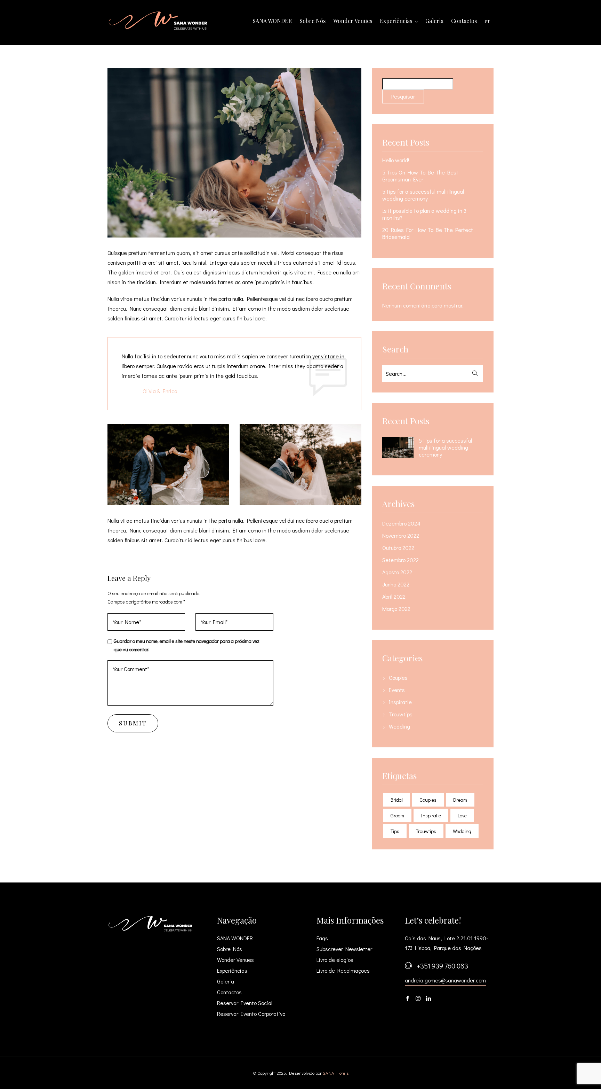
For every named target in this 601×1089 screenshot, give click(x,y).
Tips (395, 831)
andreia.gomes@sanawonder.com (445, 980)
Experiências (397, 20)
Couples (398, 677)
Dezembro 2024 (401, 523)
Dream (460, 799)
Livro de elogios (334, 959)
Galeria (434, 20)
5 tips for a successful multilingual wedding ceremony (423, 195)
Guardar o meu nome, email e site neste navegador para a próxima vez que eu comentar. (186, 645)
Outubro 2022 (398, 547)
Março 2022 (396, 608)
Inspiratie (400, 702)
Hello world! (395, 160)
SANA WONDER (272, 20)
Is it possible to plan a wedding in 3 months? (424, 214)
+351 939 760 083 (442, 965)
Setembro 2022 (400, 560)
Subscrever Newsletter (344, 948)
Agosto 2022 (397, 572)
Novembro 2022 (400, 535)
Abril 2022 (394, 596)
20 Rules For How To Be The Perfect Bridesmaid (427, 233)
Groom (397, 815)
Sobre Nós (312, 20)
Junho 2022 (395, 584)
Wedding (399, 726)
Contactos (464, 20)
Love (462, 815)
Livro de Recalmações (343, 970)
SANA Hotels (335, 1073)
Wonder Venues (352, 20)
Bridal (397, 799)
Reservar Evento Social (244, 1002)
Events (397, 689)
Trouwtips (400, 714)
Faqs (322, 938)
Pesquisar (403, 96)
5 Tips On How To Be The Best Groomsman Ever (420, 176)
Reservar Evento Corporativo (251, 1013)
